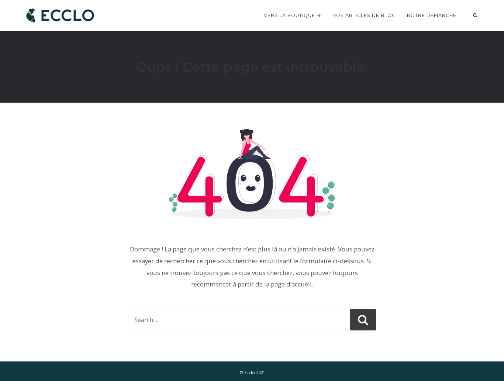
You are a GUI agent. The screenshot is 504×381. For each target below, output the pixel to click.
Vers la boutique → (292, 15)
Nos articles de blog (364, 15)
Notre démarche (431, 15)
